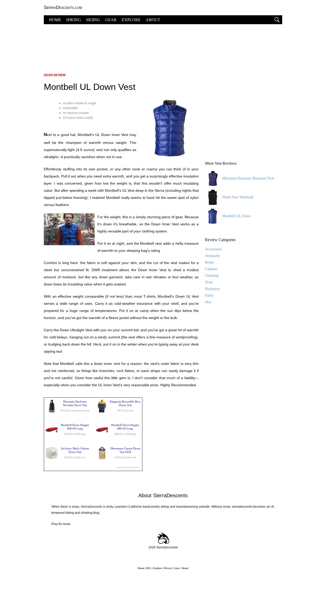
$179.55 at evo (125, 406)
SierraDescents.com (63, 7)
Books (209, 262)
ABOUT (153, 20)
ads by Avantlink (128, 467)
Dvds (208, 282)
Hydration (212, 289)
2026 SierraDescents (163, 547)
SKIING (93, 20)
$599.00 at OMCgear (75, 429)
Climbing (212, 276)
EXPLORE (131, 20)
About (184, 568)
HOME (55, 20)
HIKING (73, 20)
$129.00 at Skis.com (125, 453)
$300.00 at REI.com (75, 453)
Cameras (211, 269)
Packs (209, 295)
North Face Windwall (237, 197)
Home (141, 568)
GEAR (111, 20)
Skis (208, 302)
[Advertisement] (163, 45)
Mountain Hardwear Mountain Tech (248, 178)
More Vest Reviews (221, 163)
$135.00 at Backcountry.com (75, 406)
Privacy (168, 568)
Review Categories (220, 240)
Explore (157, 568)
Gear (176, 568)
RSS (148, 568)
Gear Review (54, 75)
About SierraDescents (163, 495)
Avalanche (212, 256)
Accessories (213, 249)
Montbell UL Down (236, 216)
